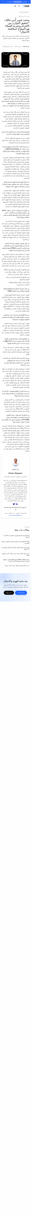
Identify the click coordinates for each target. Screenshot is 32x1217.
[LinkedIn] (17, 504)
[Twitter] (14, 504)
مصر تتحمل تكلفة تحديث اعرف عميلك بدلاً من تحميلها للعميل (15, 554)
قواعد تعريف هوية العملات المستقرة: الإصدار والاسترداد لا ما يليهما (15, 548)
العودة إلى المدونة (23, 12)
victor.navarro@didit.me (15, 515)
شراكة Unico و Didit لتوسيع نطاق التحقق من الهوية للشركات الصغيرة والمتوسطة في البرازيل (16, 560)
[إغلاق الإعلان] (29, 2)
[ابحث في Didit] (19, 6)
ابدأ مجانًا (22, 593)
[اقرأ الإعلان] (3, 2)
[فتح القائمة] (15, 6)
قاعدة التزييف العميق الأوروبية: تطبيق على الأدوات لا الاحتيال (16, 536)
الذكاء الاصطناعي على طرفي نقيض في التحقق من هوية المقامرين (15, 542)
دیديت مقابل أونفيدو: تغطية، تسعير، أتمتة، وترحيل (16, 565)
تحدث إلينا (9, 593)
